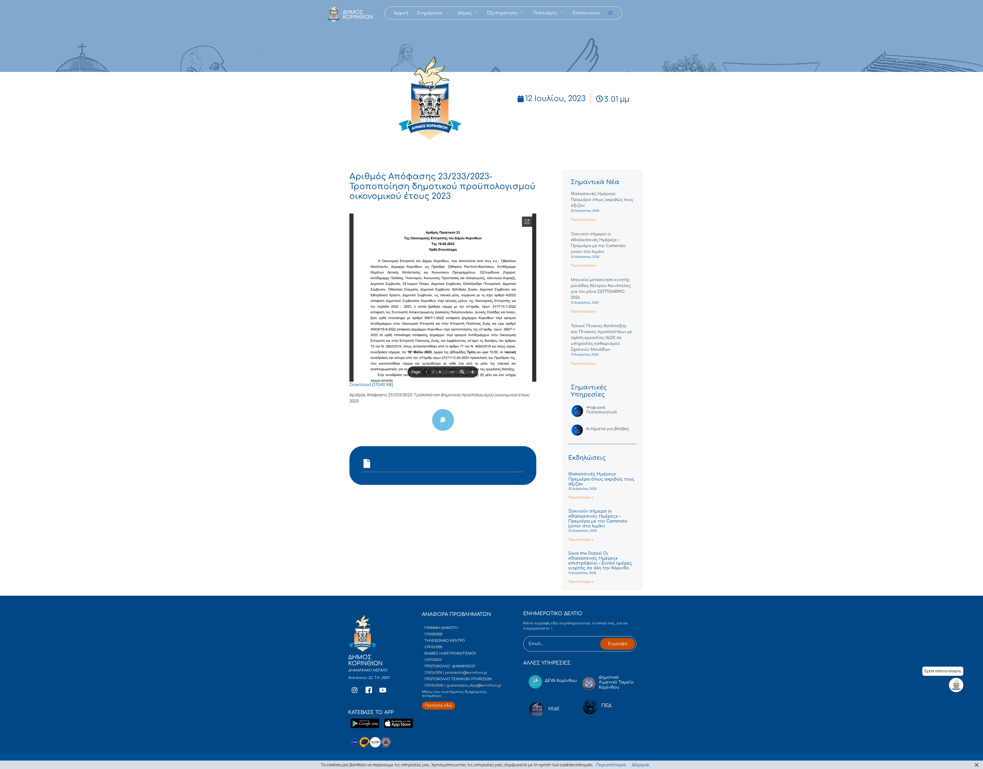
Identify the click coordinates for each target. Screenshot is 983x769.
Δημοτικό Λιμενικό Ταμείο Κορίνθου (616, 682)
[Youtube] (382, 690)
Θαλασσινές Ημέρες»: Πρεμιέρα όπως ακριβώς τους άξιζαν (602, 200)
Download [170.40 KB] (371, 384)
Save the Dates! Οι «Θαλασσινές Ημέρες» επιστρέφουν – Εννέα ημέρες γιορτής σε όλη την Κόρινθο (600, 561)
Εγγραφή (617, 644)
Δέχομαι (641, 765)
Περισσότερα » (583, 219)
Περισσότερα (611, 765)
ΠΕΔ (606, 705)
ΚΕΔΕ (554, 709)
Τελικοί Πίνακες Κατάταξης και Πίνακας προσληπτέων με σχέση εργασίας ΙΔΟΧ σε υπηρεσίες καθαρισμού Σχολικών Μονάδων (601, 338)
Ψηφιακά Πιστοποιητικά (601, 409)
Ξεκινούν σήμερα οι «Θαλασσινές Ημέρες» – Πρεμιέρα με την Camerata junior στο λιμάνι (597, 518)
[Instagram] (354, 690)
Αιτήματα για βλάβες (607, 429)
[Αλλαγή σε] (610, 13)
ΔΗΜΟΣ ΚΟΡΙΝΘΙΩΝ (358, 14)
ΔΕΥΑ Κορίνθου (561, 680)
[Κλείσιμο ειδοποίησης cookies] (976, 765)
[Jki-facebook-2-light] (368, 690)
